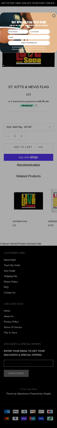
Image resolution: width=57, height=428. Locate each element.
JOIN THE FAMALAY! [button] (29, 43)
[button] (54, 16)
